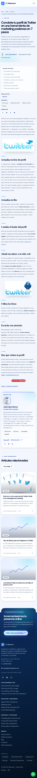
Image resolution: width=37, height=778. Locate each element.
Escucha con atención (11, 85)
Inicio (2, 11)
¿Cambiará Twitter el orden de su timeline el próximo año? (18, 584)
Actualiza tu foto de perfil (12, 71)
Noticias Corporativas (17, 760)
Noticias (4, 760)
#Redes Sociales (26, 103)
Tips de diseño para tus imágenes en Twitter (18, 540)
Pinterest (29, 760)
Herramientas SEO (16, 757)
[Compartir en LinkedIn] (10, 112)
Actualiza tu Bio (9, 74)
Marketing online (6, 704)
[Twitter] (3, 677)
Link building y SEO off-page (9, 691)
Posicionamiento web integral (10, 686)
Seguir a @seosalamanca (10, 375)
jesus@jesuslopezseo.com (11, 668)
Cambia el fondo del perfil (12, 77)
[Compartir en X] (2, 112)
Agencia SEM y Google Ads (9, 702)
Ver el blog (8, 466)
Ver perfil (12, 440)
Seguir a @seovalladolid (9, 386)
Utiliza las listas (9, 83)
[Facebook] (7, 677)
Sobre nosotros (6, 734)
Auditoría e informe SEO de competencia (13, 694)
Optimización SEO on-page (9, 688)
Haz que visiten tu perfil (12, 88)
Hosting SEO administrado (9, 721)
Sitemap (3, 770)
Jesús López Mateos (11, 54)
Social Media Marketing (8, 710)
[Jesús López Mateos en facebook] (8, 444)
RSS (9, 770)
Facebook (5, 757)
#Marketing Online (15, 103)
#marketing (5, 103)
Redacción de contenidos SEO (10, 707)
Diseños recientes (6, 737)
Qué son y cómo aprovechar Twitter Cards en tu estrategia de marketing (17, 497)
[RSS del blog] (11, 677)
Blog (7, 11)
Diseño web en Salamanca (9, 723)
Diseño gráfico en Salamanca (9, 726)
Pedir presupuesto (6, 745)
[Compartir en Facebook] (6, 112)
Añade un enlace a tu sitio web (14, 80)
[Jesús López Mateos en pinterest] (12, 444)
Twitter (12, 11)
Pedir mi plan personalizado (16, 633)
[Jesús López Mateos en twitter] (5, 444)
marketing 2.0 (29, 757)
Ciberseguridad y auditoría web (10, 718)
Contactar (4, 742)
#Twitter (4, 106)
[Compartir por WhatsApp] (14, 112)
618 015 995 (7, 664)
